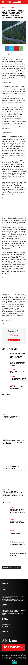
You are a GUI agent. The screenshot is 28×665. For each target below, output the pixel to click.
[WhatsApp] (21, 48)
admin (16, 335)
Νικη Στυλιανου (5, 626)
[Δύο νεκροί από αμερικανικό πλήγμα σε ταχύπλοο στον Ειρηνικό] (5, 363)
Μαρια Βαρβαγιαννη (6, 624)
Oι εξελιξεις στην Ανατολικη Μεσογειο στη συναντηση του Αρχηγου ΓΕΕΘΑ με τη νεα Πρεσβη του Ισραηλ (17, 355)
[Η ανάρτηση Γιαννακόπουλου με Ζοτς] (5, 371)
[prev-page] (3, 562)
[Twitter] (11, 48)
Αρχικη (3, 7)
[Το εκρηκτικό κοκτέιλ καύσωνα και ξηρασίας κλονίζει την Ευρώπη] (5, 379)
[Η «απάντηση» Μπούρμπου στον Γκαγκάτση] (14, 404)
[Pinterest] (16, 48)
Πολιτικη (5, 414)
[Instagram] (12, 340)
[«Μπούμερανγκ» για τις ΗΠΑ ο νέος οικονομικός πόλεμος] (5, 543)
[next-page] (5, 562)
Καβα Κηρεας (4, 622)
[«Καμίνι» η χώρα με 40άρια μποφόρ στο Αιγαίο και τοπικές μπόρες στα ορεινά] (5, 510)
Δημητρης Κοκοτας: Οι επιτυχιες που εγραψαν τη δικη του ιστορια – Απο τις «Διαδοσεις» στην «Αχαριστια (13, 493)
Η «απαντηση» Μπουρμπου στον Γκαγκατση (12, 417)
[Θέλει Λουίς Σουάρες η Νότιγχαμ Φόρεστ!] (14, 455)
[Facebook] (7, 48)
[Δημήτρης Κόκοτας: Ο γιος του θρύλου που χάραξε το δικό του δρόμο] (14, 429)
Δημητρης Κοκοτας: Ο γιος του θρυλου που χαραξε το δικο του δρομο (13, 442)
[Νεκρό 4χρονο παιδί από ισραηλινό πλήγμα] (5, 387)
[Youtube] (18, 340)
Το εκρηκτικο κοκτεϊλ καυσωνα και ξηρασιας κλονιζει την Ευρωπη (18, 380)
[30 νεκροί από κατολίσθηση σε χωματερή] (5, 554)
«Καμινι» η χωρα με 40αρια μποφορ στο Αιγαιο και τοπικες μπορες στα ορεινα (17, 511)
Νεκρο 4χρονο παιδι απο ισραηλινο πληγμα (16, 387)
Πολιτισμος (6, 439)
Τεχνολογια (11, 7)
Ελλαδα (5, 465)
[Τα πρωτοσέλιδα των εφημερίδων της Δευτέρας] (5, 521)
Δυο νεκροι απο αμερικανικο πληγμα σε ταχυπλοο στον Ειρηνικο (17, 364)
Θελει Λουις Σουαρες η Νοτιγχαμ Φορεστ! (11, 467)
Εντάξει (14, 662)
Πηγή (3, 323)
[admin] (12, 335)
